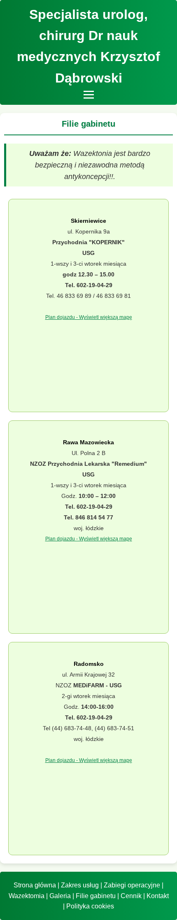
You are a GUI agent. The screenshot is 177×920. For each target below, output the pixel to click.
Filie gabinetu (96, 895)
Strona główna (35, 885)
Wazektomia (26, 895)
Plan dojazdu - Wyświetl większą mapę (88, 317)
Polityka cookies (90, 906)
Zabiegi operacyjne (132, 885)
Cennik (131, 895)
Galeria (60, 895)
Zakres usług (80, 885)
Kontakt (158, 895)
